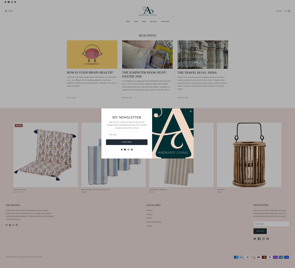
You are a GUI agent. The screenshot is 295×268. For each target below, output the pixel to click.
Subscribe (127, 142)
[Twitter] (122, 149)
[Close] (190, 111)
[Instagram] (128, 149)
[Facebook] (125, 149)
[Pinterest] (132, 149)
